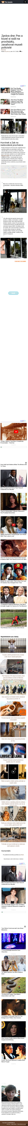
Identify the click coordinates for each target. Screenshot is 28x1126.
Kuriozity (3, 50)
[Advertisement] (14, 19)
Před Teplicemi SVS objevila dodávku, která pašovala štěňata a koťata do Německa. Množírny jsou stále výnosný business (13, 677)
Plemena (8, 1124)
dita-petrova (7, 51)
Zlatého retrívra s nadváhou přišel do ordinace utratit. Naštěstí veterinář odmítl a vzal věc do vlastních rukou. (13, 804)
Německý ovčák (5, 155)
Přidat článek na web (21, 1124)
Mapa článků (13, 1124)
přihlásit (22, 854)
